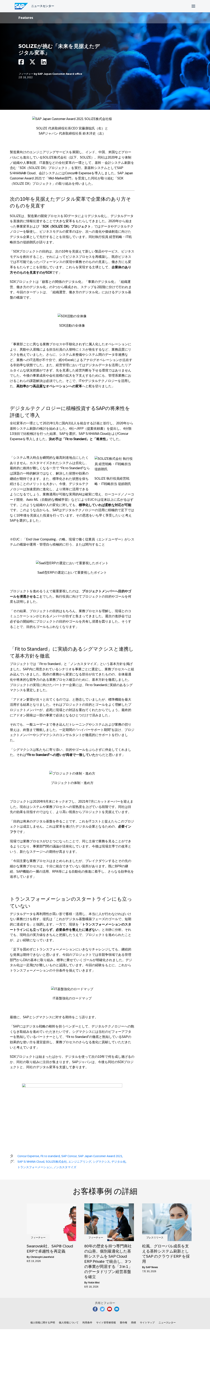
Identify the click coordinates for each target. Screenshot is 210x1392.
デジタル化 (118, 1161)
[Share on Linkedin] (43, 63)
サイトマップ (147, 1322)
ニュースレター (167, 1322)
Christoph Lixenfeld (42, 1257)
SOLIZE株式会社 (56, 1161)
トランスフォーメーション (34, 1167)
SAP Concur (69, 1156)
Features (25, 17)
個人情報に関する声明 (42, 1322)
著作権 (123, 1322)
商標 (133, 1322)
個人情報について (69, 1322)
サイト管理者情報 (106, 1322)
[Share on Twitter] (32, 63)
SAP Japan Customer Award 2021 (100, 1156)
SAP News (152, 1267)
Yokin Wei (93, 1282)
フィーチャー (26, 73)
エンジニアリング (79, 1161)
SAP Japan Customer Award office (60, 73)
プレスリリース (154, 1237)
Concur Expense (28, 1156)
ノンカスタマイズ (64, 1167)
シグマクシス (101, 1161)
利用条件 (87, 1322)
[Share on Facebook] (21, 63)
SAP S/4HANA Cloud (30, 1161)
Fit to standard (50, 1156)
